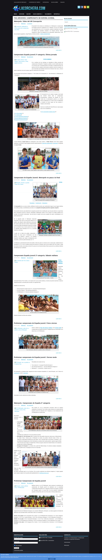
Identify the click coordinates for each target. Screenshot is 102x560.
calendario (25, 373)
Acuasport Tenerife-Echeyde (21, 119)
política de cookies (97, 556)
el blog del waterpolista (47, 143)
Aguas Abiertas (38, 14)
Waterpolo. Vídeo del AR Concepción (28, 21)
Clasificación (38, 203)
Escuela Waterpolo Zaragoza (21, 118)
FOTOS (60, 182)
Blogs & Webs (54, 2)
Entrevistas (46, 2)
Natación (21, 14)
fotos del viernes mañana (46, 327)
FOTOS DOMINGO (47, 59)
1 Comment (29, 23)
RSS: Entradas (73, 28)
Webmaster (66, 545)
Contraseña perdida (18, 550)
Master (29, 14)
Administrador (67, 542)
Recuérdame (19, 545)
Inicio (15, 14)
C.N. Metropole (18, 115)
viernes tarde (58, 327)
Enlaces (62, 2)
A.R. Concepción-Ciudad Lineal (48, 111)
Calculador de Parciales (20, 2)
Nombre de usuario (18, 537)
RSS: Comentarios (74, 31)
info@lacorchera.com (44, 473)
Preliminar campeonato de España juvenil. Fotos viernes (35, 323)
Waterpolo (57, 14)
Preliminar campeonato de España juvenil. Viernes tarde (35, 357)
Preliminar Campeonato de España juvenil (30, 481)
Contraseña (16, 541)
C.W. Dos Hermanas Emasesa (21, 116)
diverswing (55, 143)
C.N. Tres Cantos (18, 113)
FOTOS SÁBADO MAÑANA (60, 262)
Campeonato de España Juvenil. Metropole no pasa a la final (37, 177)
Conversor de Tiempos (34, 2)
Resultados (32, 203)
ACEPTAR (52, 558)
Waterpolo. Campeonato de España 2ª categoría (32, 403)
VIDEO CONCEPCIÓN (45, 34)
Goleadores (44, 203)
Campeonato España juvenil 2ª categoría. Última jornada (35, 54)
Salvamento (48, 14)
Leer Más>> (59, 50)
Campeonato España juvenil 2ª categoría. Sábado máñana (36, 255)
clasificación (17, 373)
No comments (30, 56)
